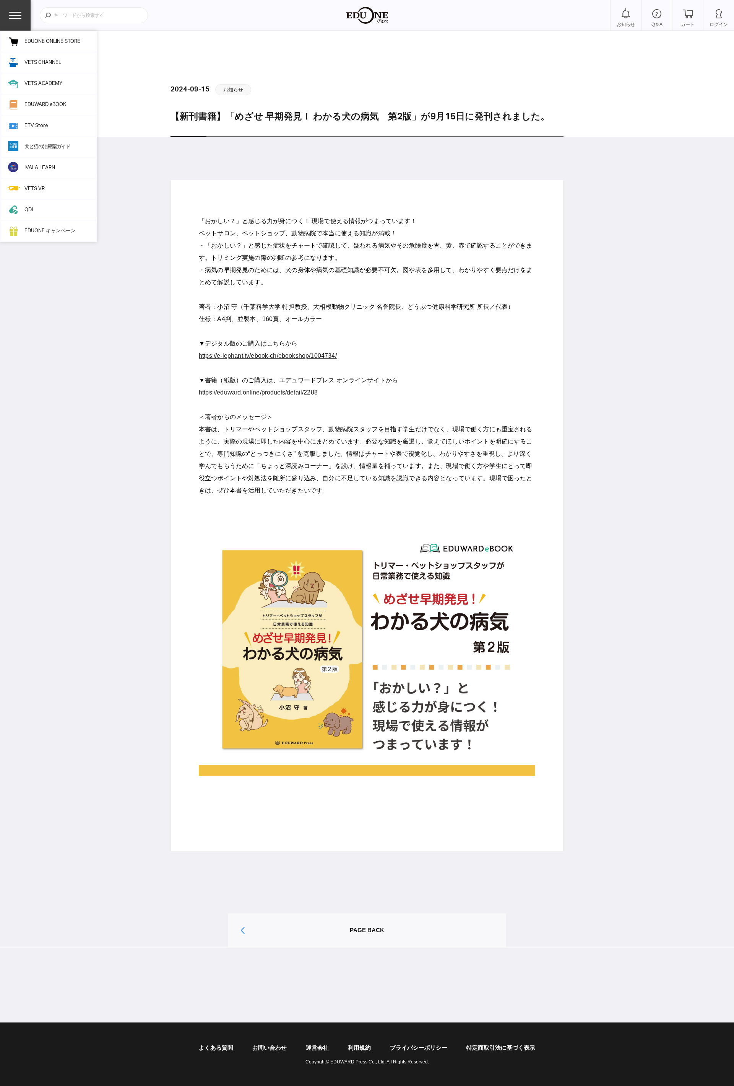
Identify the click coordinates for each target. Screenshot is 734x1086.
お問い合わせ (269, 1047)
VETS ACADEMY (43, 83)
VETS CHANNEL (42, 62)
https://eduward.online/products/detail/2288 (258, 392)
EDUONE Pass (367, 15)
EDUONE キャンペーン (50, 230)
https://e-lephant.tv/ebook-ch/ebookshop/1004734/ (268, 355)
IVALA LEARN (39, 167)
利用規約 (359, 1047)
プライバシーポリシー (418, 1047)
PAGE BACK (367, 930)
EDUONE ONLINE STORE (52, 41)
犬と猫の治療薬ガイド (47, 146)
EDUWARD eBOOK (45, 104)
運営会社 (317, 1047)
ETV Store (36, 125)
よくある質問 (216, 1047)
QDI (28, 209)
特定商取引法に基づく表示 (500, 1047)
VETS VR (34, 188)
